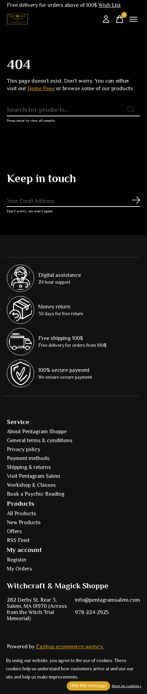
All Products (21, 513)
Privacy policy (23, 449)
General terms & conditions (39, 440)
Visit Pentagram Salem (33, 476)
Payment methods (28, 458)
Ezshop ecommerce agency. (70, 647)
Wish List (109, 5)
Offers (14, 531)
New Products (24, 522)
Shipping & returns (29, 467)
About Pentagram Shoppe (37, 431)
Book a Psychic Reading (36, 494)
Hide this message (88, 685)
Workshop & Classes (31, 485)
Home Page (41, 88)
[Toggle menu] (133, 19)
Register (17, 560)
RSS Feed (18, 540)
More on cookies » (126, 686)
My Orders (19, 569)
